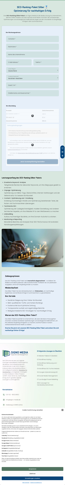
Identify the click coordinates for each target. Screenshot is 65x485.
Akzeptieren (32, 469)
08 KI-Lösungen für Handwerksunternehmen (45, 384)
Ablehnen (32, 474)
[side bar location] (63, 156)
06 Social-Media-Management (47, 376)
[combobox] (32, 70)
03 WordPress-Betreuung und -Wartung (47, 364)
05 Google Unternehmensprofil (47, 372)
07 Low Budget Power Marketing (47, 379)
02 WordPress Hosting (44, 359)
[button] (62, 410)
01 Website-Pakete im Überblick (47, 356)
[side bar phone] (63, 148)
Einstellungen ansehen (32, 478)
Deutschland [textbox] (12, 71)
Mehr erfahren (25, 482)
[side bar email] (63, 152)
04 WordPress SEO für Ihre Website (48, 369)
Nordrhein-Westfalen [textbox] (15, 78)
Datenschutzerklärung (36, 482)
